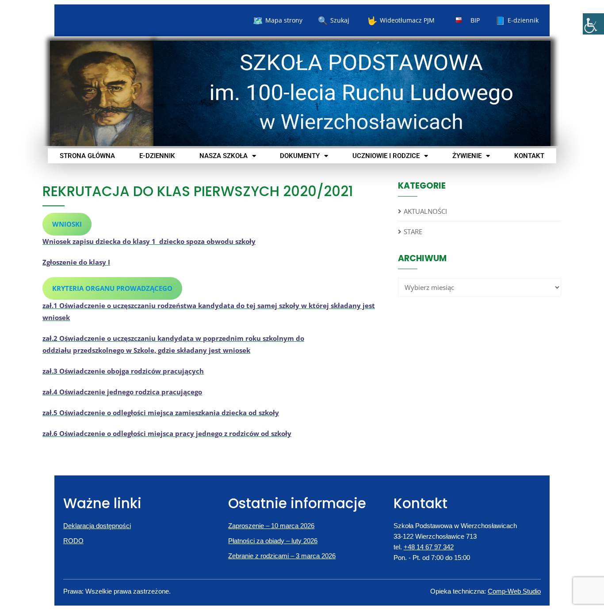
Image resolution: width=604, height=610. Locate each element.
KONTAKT (529, 156)
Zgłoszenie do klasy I (76, 262)
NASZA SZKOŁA (223, 156)
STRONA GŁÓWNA (87, 156)
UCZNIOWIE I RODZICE (386, 156)
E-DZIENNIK (157, 156)
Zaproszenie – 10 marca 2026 (271, 525)
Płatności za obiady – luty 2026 (272, 540)
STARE (413, 231)
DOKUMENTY (300, 156)
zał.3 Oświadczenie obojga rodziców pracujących (123, 371)
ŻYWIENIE (467, 156)
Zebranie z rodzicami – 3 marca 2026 (282, 556)
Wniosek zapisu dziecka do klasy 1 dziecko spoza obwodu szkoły (149, 241)
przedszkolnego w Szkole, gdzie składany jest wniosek (161, 350)
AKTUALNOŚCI (425, 211)
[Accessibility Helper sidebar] (593, 24)
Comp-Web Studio (514, 591)
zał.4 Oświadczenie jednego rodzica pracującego (122, 391)
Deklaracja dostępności (97, 525)
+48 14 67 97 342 (429, 547)
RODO (73, 540)
